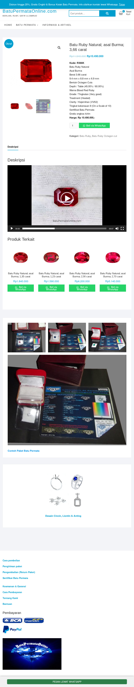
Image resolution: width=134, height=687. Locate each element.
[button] (67, 198)
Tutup (122, 4)
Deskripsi (13, 146)
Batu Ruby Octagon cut (104, 136)
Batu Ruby (85, 136)
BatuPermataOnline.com (30, 11)
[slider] (64, 228)
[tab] (13, 147)
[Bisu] (117, 228)
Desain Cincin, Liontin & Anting (63, 516)
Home (8, 25)
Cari (107, 13)
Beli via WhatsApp (96, 125)
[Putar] (11, 228)
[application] (67, 198)
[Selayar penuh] (122, 228)
